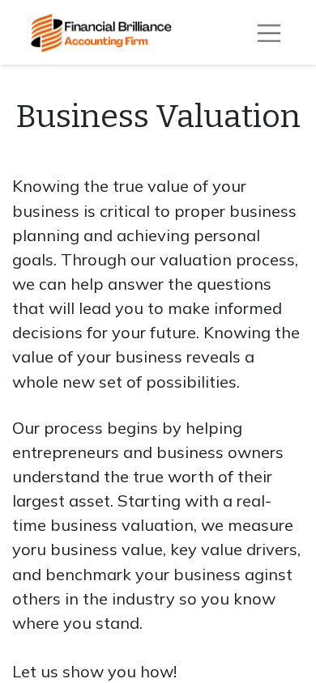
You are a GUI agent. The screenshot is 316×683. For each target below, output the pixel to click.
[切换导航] (269, 32)
